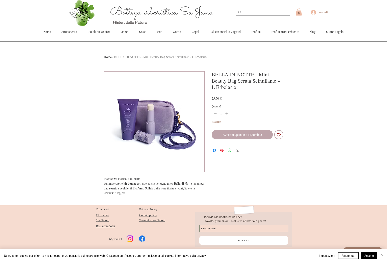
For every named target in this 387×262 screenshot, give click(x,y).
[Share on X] (237, 150)
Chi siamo (102, 215)
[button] (299, 12)
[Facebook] (142, 238)
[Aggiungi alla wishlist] (278, 134)
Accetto (369, 256)
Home (108, 57)
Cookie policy (148, 215)
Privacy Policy (148, 209)
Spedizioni (102, 220)
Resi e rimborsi (105, 226)
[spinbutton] (221, 113)
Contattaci (102, 209)
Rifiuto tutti (348, 256)
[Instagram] (130, 238)
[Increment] (227, 113)
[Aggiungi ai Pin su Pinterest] (222, 150)
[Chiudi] (382, 255)
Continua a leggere (114, 193)
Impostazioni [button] (327, 256)
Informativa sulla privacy (190, 256)
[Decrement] (214, 113)
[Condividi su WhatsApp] (229, 150)
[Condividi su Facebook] (214, 150)
